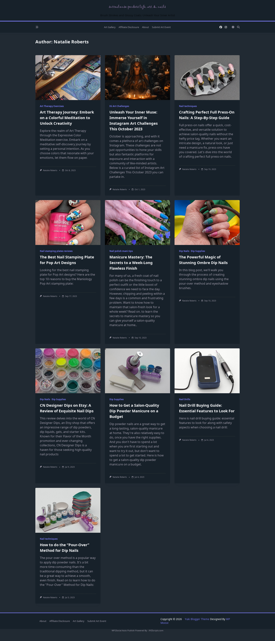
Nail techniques (188, 106)
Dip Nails (184, 251)
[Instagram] (226, 27)
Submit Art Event (161, 27)
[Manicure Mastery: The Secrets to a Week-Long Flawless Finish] (137, 222)
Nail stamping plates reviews (56, 251)
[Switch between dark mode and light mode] (233, 27)
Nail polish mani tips (121, 251)
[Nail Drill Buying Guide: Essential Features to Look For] (207, 370)
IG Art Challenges (119, 106)
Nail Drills (184, 399)
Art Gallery (110, 27)
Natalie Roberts (50, 170)
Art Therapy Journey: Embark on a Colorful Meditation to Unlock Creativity (67, 118)
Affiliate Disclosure (129, 27)
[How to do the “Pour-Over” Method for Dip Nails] (67, 510)
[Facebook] (220, 27)
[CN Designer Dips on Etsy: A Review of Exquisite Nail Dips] (67, 370)
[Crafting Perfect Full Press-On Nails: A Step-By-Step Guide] (207, 77)
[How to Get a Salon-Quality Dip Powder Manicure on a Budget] (137, 370)
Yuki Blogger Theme (197, 619)
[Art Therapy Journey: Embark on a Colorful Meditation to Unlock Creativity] (67, 77)
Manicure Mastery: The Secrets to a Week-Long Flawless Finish (131, 262)
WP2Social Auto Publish (123, 630)
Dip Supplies (198, 251)
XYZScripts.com (156, 630)
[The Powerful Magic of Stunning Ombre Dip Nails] (207, 222)
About (145, 27)
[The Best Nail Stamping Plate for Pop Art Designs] (67, 222)
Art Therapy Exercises (52, 106)
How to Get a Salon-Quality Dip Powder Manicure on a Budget (134, 411)
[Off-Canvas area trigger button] (37, 27)
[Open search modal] (238, 27)
